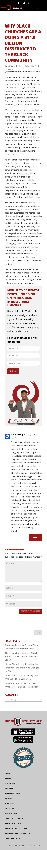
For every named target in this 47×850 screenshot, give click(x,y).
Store (8, 778)
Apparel (9, 788)
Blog (33, 66)
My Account (12, 813)
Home (8, 773)
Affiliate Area (12, 838)
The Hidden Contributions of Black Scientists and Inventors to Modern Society (21, 656)
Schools (9, 803)
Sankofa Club (12, 793)
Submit (13, 371)
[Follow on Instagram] (24, 3)
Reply (35, 537)
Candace (11, 66)
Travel (8, 798)
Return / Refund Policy (17, 833)
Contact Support (15, 818)
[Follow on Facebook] (19, 3)
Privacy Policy (13, 823)
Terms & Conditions (16, 828)
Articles (9, 808)
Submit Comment (30, 611)
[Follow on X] (29, 3)
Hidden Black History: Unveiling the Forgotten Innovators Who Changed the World (22, 667)
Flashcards (11, 783)
